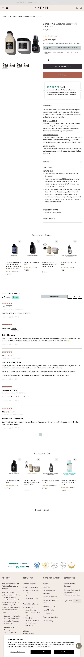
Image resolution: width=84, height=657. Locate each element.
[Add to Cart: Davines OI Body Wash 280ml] (38, 241)
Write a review (54, 297)
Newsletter (69, 578)
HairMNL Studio (48, 610)
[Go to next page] (47, 434)
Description (47, 106)
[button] (62, 90)
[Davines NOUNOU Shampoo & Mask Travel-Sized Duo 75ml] (50, 249)
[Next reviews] (80, 90)
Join (77, 601)
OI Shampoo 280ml (50, 121)
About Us (6, 578)
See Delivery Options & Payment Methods (53, 2)
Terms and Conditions (50, 617)
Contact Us (28, 578)
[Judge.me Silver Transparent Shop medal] (63, 565)
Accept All (41, 652)
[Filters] (75, 297)
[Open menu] (3, 8)
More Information (51, 578)
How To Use (47, 167)
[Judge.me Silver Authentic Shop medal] (54, 565)
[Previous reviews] (45, 90)
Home (4, 16)
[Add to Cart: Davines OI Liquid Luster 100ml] (75, 241)
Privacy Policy (45, 646)
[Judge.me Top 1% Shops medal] (71, 565)
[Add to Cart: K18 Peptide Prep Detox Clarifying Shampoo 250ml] (75, 459)
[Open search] (70, 297)
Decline (64, 652)
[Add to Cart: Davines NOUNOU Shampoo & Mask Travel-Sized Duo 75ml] (56, 241)
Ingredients (49, 218)
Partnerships (47, 613)
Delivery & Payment (50, 597)
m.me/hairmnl (33, 587)
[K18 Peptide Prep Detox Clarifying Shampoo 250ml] (69, 467)
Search (45, 583)
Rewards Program (49, 606)
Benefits (46, 162)
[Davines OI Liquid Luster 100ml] (69, 249)
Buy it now (62, 75)
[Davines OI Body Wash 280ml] (32, 249)
